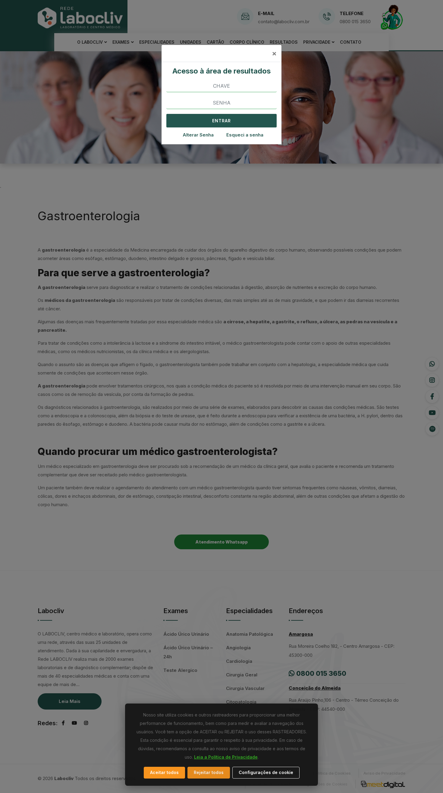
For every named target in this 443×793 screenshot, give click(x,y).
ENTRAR (221, 120)
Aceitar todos (164, 772)
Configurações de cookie (266, 772)
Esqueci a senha (244, 135)
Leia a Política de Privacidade (226, 757)
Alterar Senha (198, 135)
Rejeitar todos (209, 772)
